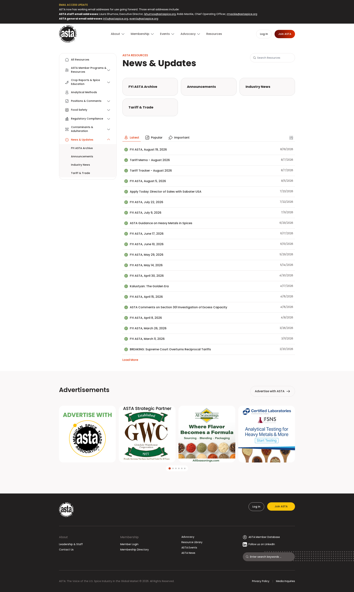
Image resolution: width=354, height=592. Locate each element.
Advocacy (187, 537)
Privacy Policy (260, 581)
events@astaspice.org (143, 18)
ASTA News (188, 553)
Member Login (129, 544)
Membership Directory (134, 549)
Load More (130, 360)
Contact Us (66, 549)
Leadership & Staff (71, 544)
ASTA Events (189, 547)
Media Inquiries (285, 581)
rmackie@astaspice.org (242, 14)
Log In (256, 506)
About (63, 537)
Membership (129, 537)
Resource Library (191, 542)
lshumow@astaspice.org (160, 14)
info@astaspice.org (115, 18)
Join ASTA (281, 506)
